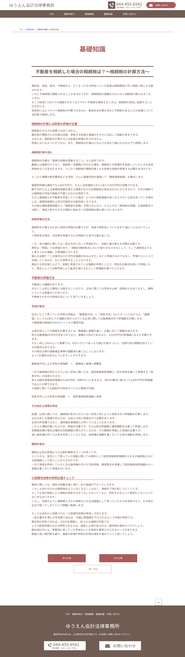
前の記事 (66, 558)
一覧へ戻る (92, 569)
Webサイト (61, 322)
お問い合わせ (129, 14)
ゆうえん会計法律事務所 (31, 5)
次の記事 (118, 558)
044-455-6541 (129, 4)
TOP (51, 14)
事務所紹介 (69, 14)
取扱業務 (89, 14)
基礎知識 (108, 14)
